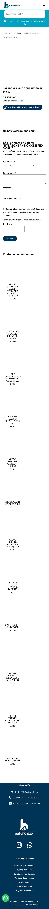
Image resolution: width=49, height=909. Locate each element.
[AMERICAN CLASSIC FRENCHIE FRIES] (12, 316)
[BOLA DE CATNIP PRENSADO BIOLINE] (12, 567)
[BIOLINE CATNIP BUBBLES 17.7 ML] (12, 401)
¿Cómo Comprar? (24, 870)
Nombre (7, 188)
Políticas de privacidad (24, 878)
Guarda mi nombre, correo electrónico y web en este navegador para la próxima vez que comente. (23, 212)
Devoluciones (24, 882)
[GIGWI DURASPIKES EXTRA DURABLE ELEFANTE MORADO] (12, 269)
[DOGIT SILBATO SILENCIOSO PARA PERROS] (12, 653)
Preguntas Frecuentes (24, 890)
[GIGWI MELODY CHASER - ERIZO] (12, 444)
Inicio (5, 33)
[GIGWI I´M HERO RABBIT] (12, 743)
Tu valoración (9, 173)
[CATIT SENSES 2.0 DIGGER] (12, 610)
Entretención (16, 33)
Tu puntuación (10, 161)
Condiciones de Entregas (24, 874)
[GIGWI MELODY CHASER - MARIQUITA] (12, 524)
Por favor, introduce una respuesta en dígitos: (22, 220)
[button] (44, 5)
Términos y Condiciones (24, 865)
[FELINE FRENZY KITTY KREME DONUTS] (12, 701)
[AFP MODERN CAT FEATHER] (12, 486)
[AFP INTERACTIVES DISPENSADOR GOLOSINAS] (12, 359)
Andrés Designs (33, 905)
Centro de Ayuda (24, 886)
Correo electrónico (11, 198)
